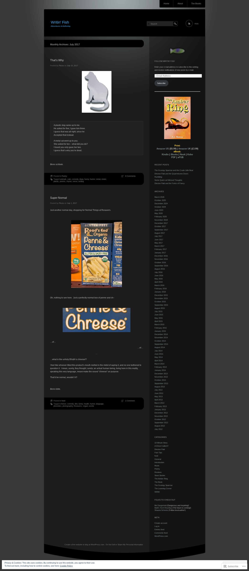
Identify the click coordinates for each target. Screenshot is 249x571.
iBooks (174, 154)
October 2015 (160, 302)
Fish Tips (158, 453)
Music (156, 466)
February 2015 (160, 328)
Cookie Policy (66, 566)
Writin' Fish (60, 22)
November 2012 (161, 416)
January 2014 (160, 370)
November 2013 (161, 377)
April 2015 (158, 321)
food (63, 401)
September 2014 (161, 344)
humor (92, 179)
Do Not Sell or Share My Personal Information (124, 545)
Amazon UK (184, 148)
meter (103, 179)
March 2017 (159, 246)
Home (166, 3)
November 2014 (161, 338)
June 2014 (158, 354)
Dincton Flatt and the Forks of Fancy (169, 183)
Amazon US (163, 148)
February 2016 (160, 289)
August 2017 (159, 233)
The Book (158, 482)
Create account (160, 523)
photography (68, 406)
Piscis (61, 66)
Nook (182, 154)
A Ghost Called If (161, 446)
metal (98, 179)
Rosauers (78, 406)
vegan (85, 406)
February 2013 (160, 406)
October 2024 (160, 207)
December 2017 (161, 223)
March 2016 (159, 285)
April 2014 (158, 361)
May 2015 (158, 318)
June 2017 (158, 240)
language (99, 404)
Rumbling (158, 177)
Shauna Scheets (161, 510)
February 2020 (160, 217)
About (180, 3)
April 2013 (158, 400)
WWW (157, 492)
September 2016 (161, 266)
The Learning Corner (163, 488)
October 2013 (160, 380)
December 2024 (161, 203)
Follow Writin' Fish (164, 61)
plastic (56, 181)
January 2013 (160, 410)
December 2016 (161, 256)
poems (62, 181)
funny (87, 179)
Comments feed (161, 533)
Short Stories (159, 475)
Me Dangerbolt (160, 505)
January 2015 (160, 331)
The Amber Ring (161, 479)
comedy (75, 179)
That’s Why (57, 60)
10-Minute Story (161, 443)
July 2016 (158, 272)
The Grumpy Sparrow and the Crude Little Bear (173, 170)
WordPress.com (161, 536)
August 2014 (159, 347)
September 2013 (161, 383)
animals (63, 179)
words (91, 406)
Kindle (165, 154)
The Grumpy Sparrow (163, 485)
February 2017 (160, 249)
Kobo (190, 154)
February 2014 (160, 367)
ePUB (180, 157)
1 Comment (130, 401)
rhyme (69, 181)
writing (81, 181)
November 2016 (161, 259)
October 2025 (160, 200)
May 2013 (158, 396)
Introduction (159, 462)
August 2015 (159, 308)
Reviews (158, 472)
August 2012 (159, 426)
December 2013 (161, 374)
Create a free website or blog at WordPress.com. (85, 545)
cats (69, 179)
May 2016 (158, 279)
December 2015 (161, 295)
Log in (156, 526)
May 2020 (158, 213)
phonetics (57, 406)
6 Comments (130, 176)
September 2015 (161, 305)
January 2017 (160, 253)
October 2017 (160, 226)
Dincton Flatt (159, 449)
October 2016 (160, 262)
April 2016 (158, 282)
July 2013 (158, 390)
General (157, 459)
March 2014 (159, 364)
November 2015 (161, 298)
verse (75, 181)
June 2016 (158, 275)
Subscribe (161, 83)
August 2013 (159, 387)
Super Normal (58, 197)
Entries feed (159, 529)
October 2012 (160, 419)
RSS (196, 24)
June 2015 (158, 315)
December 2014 (161, 334)
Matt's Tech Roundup (163, 508)
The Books (196, 3)
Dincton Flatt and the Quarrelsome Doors (171, 174)
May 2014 (158, 357)
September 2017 (161, 230)
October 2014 (160, 341)
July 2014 (158, 351)
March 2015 (159, 324)
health (86, 404)
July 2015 (158, 311)
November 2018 (161, 220)
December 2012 (161, 413)
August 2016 (159, 269)
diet (76, 404)
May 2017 (158, 243)
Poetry (64, 176)
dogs (81, 179)
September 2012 (161, 423)
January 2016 (160, 292)
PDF (173, 157)
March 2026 (159, 197)
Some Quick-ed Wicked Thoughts (168, 180)
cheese (63, 404)
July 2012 (158, 429)
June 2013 (158, 393)
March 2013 (159, 403)
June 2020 (158, 210)
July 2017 (158, 236)
